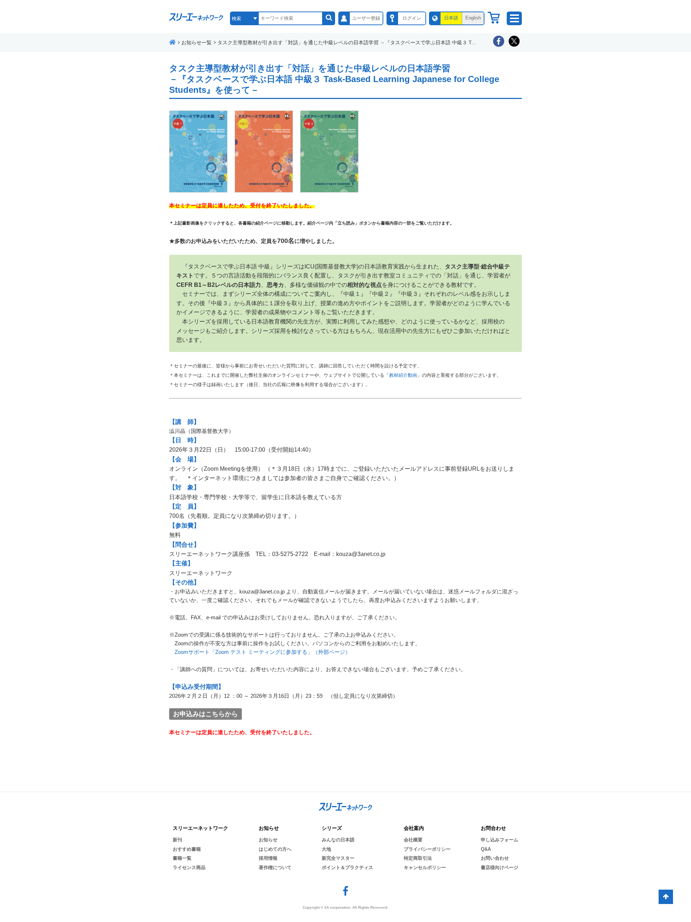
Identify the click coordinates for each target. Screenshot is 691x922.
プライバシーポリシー (427, 849)
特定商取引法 (418, 858)
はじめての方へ (275, 849)
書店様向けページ (499, 867)
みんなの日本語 (338, 839)
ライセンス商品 (189, 867)
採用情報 (268, 858)
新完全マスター (338, 858)
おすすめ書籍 (187, 849)
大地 (326, 849)
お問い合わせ (495, 858)
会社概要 (413, 839)
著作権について (275, 867)
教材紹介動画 (403, 375)
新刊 (177, 839)
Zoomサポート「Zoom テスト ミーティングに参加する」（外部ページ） (263, 652)
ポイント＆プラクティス (347, 867)
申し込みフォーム (499, 839)
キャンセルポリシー (425, 867)
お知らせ (268, 839)
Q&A (486, 849)
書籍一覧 (182, 858)
